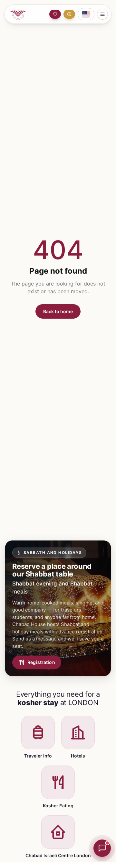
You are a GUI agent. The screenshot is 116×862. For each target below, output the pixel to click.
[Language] (86, 14)
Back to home (58, 311)
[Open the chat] (102, 848)
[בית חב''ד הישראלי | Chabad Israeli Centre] (23, 14)
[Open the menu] (102, 14)
